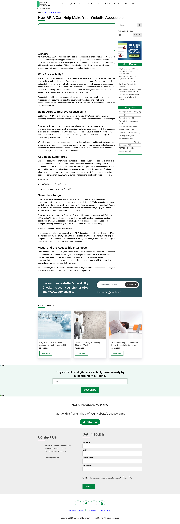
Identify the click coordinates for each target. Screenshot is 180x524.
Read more (46, 353)
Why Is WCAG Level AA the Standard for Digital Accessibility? (128, 71)
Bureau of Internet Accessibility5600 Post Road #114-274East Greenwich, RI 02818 (57, 448)
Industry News (126, 139)
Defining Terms (126, 136)
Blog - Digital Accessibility (52, 12)
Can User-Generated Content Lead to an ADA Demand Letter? (129, 97)
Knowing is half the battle (130, 112)
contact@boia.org (52, 457)
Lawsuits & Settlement (129, 142)
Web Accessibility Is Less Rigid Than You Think (128, 78)
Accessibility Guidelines (129, 126)
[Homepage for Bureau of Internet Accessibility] (43, 5)
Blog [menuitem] (126, 4)
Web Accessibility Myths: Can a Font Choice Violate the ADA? (130, 91)
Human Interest (126, 129)
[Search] (139, 25)
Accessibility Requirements (128, 122)
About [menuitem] (134, 4)
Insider (123, 115)
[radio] (124, 476)
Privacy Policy (91, 510)
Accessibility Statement (76, 510)
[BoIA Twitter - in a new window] (86, 503)
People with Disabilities (129, 133)
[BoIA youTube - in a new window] (102, 503)
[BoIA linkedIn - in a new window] (94, 503)
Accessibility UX (127, 118)
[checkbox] (126, 476)
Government (125, 145)
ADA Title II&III (126, 148)
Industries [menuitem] (118, 4)
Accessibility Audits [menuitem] (69, 4)
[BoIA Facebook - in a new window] (78, 503)
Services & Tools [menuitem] (104, 4)
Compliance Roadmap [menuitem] (87, 4)
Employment (125, 151)
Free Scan (131, 285)
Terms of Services (105, 510)
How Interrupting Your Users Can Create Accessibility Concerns (129, 84)
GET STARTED (90, 422)
